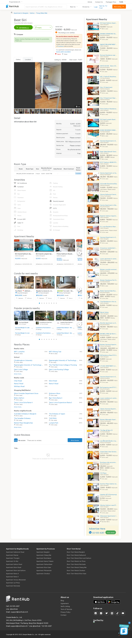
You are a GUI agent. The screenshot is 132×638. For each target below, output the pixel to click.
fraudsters (61, 45)
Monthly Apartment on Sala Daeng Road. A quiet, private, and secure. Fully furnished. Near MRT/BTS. (109, 322)
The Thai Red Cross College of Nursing (63, 364)
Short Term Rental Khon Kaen (76, 573)
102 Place (103, 472)
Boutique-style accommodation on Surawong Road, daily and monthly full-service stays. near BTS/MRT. (109, 462)
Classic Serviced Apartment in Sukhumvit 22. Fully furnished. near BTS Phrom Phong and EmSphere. (109, 408)
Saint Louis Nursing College (59, 369)
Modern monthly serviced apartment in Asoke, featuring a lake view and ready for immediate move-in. (109, 269)
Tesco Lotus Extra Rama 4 (23, 402)
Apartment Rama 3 (12, 576)
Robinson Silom (54, 393)
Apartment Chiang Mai (43, 554)
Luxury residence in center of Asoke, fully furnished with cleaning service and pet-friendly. (109, 397)
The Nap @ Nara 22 (106, 429)
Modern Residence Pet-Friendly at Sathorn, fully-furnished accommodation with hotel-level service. (109, 279)
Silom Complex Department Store (26, 393)
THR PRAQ (53, 418)
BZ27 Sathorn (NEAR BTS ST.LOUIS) (109, 162)
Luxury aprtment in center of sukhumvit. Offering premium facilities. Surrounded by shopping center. (109, 258)
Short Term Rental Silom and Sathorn (79, 557)
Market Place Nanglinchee (23, 422)
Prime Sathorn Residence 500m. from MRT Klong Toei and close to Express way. (109, 108)
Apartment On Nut (12, 560)
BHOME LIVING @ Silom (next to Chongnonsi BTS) (109, 333)
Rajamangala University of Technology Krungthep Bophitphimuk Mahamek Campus (63, 360)
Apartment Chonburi (43, 573)
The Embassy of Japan (57, 413)
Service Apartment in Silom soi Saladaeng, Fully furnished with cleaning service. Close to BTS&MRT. (109, 204)
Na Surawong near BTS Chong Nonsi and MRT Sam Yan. (109, 387)
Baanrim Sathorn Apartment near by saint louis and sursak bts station (109, 215)
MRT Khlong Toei (55, 351)
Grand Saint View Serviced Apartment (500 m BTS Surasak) (109, 451)
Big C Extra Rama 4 (55, 397)
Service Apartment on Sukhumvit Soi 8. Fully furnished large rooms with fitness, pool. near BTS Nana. (109, 172)
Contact (63, 614)
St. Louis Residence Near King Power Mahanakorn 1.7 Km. (109, 226)
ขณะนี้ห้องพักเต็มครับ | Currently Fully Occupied (109, 440)
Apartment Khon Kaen (43, 567)
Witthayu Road (19, 386)
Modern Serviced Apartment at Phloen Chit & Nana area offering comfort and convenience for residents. (109, 344)
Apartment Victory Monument (16, 579)
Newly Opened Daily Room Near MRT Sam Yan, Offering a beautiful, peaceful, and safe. (109, 290)
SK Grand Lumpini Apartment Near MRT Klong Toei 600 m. (109, 119)
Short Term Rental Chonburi (76, 570)
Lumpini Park (53, 422)
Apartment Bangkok (42, 551)
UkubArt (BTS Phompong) (108, 494)
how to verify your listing (63, 51)
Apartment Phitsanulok (44, 570)
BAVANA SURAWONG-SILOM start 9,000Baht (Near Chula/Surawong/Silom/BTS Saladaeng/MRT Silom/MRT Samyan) (109, 33)
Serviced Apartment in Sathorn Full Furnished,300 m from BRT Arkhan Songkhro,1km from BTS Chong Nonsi (109, 237)
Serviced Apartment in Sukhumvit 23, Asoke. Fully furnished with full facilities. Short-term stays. (109, 376)
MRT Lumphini (19, 351)
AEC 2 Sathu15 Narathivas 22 (109, 76)
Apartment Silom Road (13, 567)
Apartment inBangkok (21, 12)
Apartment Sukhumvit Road (15, 551)
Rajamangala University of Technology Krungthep (29, 364)
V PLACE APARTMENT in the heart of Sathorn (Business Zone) (109, 365)
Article (90, 1)
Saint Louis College (21, 369)
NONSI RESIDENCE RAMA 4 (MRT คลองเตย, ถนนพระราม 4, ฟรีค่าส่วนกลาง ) (109, 129)
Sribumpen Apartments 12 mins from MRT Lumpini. (109, 515)
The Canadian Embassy (22, 418)
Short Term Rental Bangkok (76, 551)
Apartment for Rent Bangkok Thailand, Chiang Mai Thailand (15, 6)
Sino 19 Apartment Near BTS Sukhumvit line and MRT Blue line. (109, 97)
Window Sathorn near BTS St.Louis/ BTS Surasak (109, 504)
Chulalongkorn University (23, 360)
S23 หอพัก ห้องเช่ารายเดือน (108, 183)
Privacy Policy (65, 611)
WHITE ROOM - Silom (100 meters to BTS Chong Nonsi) (109, 65)
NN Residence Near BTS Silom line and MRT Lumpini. (109, 354)
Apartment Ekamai (12, 554)
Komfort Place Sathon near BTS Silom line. (109, 483)
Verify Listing (65, 606)
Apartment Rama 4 (12, 573)
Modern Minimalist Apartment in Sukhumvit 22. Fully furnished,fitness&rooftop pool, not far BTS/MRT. (109, 419)
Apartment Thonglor (13, 557)
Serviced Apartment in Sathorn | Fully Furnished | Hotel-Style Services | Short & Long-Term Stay (109, 140)
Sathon (32, 12)
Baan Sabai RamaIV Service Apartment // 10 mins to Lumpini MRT (109, 151)
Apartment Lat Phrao (13, 582)
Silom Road (53, 380)
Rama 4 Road (53, 383)
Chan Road (18, 380)
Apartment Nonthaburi (43, 557)
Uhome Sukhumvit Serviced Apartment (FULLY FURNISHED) (109, 194)
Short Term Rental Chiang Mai (76, 567)
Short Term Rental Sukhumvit (76, 554)
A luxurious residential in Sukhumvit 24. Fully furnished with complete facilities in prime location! (109, 247)
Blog (62, 600)
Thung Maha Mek (41, 12)
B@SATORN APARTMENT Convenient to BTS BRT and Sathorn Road (109, 44)
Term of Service (66, 609)
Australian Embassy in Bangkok (25, 413)
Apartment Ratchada (13, 585)
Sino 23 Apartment (106, 87)
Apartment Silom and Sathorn (16, 570)
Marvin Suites (104, 312)
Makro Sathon (19, 397)
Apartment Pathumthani (44, 564)
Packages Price (111, 1)
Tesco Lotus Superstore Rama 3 (60, 402)
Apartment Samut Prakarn (44, 560)
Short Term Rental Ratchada (76, 564)
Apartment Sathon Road (14, 564)
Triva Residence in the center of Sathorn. (109, 301)
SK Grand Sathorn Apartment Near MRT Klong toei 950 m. (109, 22)
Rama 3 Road (18, 383)
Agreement (65, 603)
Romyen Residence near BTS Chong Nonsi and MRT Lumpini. (109, 54)
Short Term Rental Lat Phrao (76, 560)
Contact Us (99, 1)
